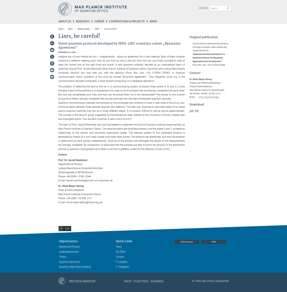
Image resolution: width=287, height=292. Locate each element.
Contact (120, 256)
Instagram (124, 266)
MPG (214, 242)
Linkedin (123, 261)
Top (67, 228)
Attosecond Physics (69, 246)
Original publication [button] (204, 37)
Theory (62, 256)
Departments (68, 241)
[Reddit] (52, 50)
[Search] (228, 8)
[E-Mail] (52, 70)
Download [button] (197, 104)
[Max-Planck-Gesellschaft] (63, 281)
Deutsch (203, 8)
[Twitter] (52, 56)
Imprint (128, 281)
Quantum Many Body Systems (75, 266)
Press (119, 246)
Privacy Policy (141, 281)
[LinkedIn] (52, 43)
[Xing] (52, 63)
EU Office (120, 251)
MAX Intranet (187, 242)
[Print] (52, 77)
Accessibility (157, 281)
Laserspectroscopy (69, 251)
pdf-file (194, 110)
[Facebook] (52, 36)
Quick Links (124, 241)
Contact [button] (195, 73)
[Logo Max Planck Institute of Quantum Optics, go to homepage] (114, 9)
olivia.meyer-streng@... (209, 97)
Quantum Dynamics (69, 261)
